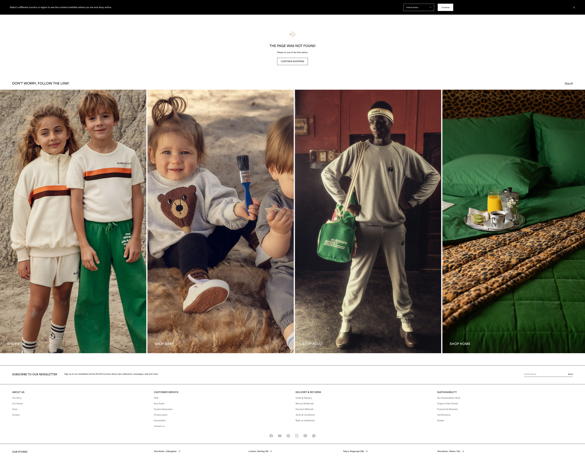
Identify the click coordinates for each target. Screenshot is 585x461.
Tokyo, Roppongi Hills (353, 451)
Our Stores (17, 403)
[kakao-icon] (314, 436)
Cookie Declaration (163, 409)
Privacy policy (161, 415)
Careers (16, 415)
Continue (445, 7)
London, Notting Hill (258, 451)
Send (570, 374)
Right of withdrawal (305, 420)
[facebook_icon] (271, 436)
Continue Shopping (292, 61)
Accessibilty (160, 420)
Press (14, 409)
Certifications (443, 415)
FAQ (156, 398)
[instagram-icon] (297, 436)
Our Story (17, 398)
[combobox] (419, 7)
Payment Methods (304, 409)
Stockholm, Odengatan (165, 451)
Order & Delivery (304, 398)
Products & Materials (447, 409)
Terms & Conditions (305, 415)
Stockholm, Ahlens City (448, 451)
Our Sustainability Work (448, 398)
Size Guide (159, 403)
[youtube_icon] (280, 436)
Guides (440, 420)
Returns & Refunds (305, 403)
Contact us (159, 426)
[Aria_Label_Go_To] (73, 221)
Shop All (569, 83)
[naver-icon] (305, 436)
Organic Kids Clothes (447, 403)
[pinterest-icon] (288, 436)
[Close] (574, 7)
